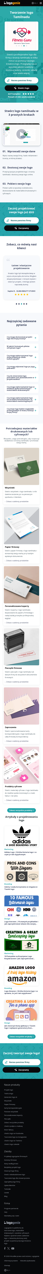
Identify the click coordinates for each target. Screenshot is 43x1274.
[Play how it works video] (21, 134)
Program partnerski (11, 1208)
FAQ (5, 1212)
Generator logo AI (10, 1097)
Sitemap (7, 1265)
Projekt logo (8, 1090)
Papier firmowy (9, 1104)
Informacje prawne (11, 1261)
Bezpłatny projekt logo (12, 1167)
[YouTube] (12, 1248)
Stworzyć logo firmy (11, 1171)
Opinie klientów (9, 1185)
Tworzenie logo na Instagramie (15, 1137)
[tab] (16, 45)
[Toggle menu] (40, 3)
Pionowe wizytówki (11, 1112)
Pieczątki (7, 1119)
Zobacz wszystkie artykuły (21, 1036)
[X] (8, 1248)
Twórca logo (8, 1093)
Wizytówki (7, 1101)
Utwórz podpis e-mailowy (13, 1126)
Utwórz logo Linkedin (11, 1144)
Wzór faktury (8, 1130)
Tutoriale (7, 1189)
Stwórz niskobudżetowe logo (14, 1174)
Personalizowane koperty (13, 1115)
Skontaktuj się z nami (11, 1216)
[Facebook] (5, 1248)
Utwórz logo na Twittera (13, 1141)
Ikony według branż (11, 1164)
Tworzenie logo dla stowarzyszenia (17, 1178)
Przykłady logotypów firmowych (15, 1156)
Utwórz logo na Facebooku (13, 1133)
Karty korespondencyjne (13, 1108)
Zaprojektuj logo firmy (12, 1182)
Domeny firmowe (10, 1160)
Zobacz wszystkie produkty (14, 1122)
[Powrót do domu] (12, 3)
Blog (5, 1196)
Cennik (6, 1193)
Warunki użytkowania (27, 1261)
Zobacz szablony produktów (16, 501)
